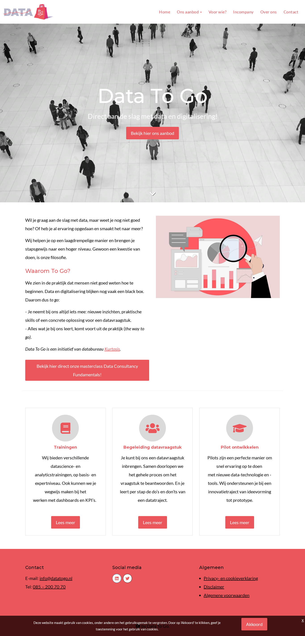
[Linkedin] (116, 578)
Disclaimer (214, 586)
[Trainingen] (65, 429)
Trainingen (65, 447)
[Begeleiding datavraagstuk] (152, 429)
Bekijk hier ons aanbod (152, 133)
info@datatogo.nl (56, 578)
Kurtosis (112, 348)
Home (164, 11)
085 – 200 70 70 (49, 586)
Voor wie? (218, 11)
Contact (291, 11)
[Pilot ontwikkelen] (239, 429)
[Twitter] (127, 578)
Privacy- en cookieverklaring (231, 578)
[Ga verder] (152, 194)
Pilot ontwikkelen (240, 447)
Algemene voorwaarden (226, 595)
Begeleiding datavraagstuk (152, 447)
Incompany (243, 11)
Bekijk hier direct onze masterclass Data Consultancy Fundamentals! (87, 370)
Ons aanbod (188, 11)
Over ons (268, 11)
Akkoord (254, 624)
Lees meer (65, 522)
